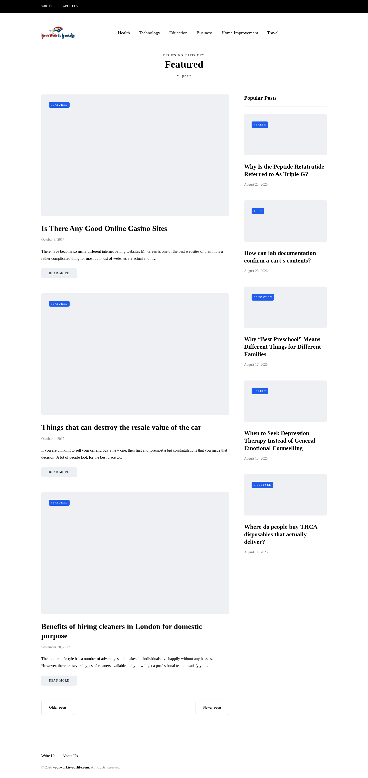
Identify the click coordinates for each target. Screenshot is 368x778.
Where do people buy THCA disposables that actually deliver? (280, 534)
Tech (258, 211)
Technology (149, 32)
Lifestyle (262, 484)
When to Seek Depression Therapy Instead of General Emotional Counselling (279, 440)
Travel (273, 32)
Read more (59, 273)
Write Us (48, 6)
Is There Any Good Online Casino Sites (104, 228)
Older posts (57, 707)
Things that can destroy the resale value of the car (121, 427)
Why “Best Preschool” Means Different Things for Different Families (282, 346)
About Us (70, 6)
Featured (59, 104)
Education (178, 32)
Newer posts (212, 707)
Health (124, 32)
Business (205, 32)
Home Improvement (240, 32)
